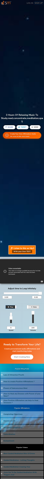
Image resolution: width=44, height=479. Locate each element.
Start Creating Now (22, 357)
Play (11, 307)
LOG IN (30, 3)
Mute (35, 307)
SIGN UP (39, 3)
